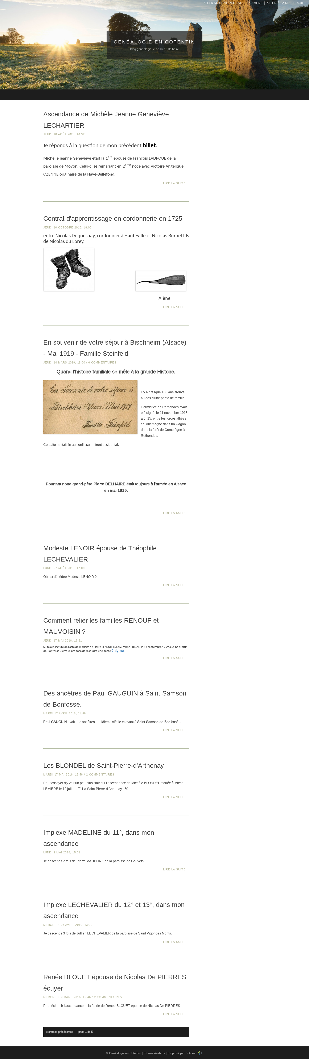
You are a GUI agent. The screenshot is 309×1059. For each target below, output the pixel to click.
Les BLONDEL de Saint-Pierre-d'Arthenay (103, 765)
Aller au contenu (218, 3)
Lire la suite (174, 183)
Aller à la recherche (285, 3)
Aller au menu (250, 3)
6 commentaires (102, 362)
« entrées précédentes (59, 1031)
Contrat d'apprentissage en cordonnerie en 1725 (112, 218)
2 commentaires (100, 774)
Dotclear (191, 1053)
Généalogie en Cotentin (154, 42)
